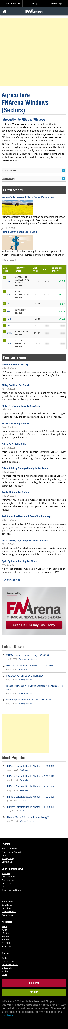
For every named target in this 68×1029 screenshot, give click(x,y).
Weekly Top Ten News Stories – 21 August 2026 (28, 699)
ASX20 (4, 926)
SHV (9, 343)
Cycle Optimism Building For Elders (19, 561)
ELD (9, 303)
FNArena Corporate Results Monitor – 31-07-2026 (30, 796)
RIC (9, 325)
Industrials (7, 967)
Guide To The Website (12, 852)
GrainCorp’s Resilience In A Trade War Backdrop (26, 516)
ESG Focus (6, 883)
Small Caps (7, 905)
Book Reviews (8, 876)
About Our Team (9, 848)
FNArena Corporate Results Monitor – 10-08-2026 (30, 807)
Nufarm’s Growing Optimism (16, 423)
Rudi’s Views (7, 914)
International (8, 901)
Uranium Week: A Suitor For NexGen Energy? (28, 817)
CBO (9, 294)
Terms (4, 855)
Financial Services (10, 964)
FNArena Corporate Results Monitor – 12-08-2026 (30, 786)
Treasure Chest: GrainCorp (15, 364)
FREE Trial (34, 982)
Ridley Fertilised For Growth (16, 385)
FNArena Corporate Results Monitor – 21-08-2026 (29, 665)
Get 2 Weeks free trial (11, 3)
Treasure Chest (9, 911)
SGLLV (9, 333)
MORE (4, 974)
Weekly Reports (25, 679)
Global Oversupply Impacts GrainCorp (21, 406)
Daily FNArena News (11, 889)
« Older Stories (11, 579)
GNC (9, 311)
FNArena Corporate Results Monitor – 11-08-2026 (30, 766)
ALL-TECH (6, 946)
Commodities (8, 880)
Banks (4, 958)
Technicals (6, 908)
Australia (23, 669)
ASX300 (5, 939)
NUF (9, 319)
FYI (3, 886)
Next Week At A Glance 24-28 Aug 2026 (24, 675)
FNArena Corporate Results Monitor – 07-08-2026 (30, 776)
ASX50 (4, 929)
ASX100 (5, 933)
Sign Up (34, 3)
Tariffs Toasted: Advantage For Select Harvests (25, 540)
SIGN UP (34, 992)
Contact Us (7, 861)
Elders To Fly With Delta (14, 444)
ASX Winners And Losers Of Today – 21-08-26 (27, 655)
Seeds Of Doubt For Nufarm (15, 492)
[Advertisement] (34, 52)
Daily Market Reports (28, 659)
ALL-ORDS (6, 942)
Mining (5, 971)
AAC (9, 281)
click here (7, 1015)
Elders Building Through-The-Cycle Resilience (25, 468)
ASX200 (5, 936)
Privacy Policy (8, 858)
